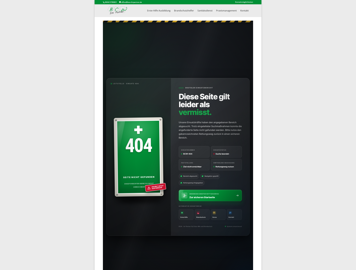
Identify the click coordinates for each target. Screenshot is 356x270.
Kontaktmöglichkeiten (244, 2)
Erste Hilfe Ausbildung (158, 11)
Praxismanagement (226, 11)
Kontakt (244, 11)
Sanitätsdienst (204, 11)
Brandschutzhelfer (184, 11)
